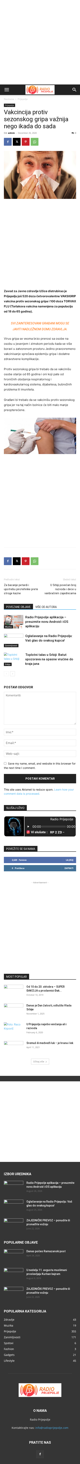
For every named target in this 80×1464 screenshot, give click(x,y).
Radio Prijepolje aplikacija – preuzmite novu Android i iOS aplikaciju (46, 621)
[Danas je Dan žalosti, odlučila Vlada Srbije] (13, 1010)
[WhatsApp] (34, 142)
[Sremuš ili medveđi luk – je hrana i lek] (13, 1048)
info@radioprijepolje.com (51, 1428)
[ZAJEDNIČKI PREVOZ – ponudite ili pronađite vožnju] (13, 1225)
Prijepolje (23, 99)
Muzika (8, 626)
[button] (6, 89)
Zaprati (68, 868)
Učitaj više (38, 1061)
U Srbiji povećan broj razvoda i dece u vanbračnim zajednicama (60, 589)
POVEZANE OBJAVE (18, 607)
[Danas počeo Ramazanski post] (13, 1256)
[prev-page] (6, 673)
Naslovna (9, 99)
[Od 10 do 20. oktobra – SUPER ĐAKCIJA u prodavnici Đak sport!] (13, 991)
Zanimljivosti (11, 645)
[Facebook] (8, 142)
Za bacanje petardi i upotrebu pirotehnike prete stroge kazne (21, 589)
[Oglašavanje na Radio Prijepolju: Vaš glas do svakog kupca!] (13, 640)
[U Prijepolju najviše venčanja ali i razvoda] (13, 1029)
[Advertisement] (40, 42)
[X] (17, 142)
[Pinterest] (26, 142)
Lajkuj (69, 859)
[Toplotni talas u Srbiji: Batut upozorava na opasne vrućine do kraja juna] (13, 659)
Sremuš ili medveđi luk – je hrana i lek (49, 1043)
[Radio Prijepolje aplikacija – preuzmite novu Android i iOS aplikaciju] (13, 621)
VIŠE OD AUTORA (46, 607)
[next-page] (12, 673)
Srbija (7, 664)
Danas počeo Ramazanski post (46, 1251)
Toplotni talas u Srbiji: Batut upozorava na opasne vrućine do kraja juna (49, 659)
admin (11, 132)
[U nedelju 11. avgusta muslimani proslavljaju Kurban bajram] (13, 1275)
